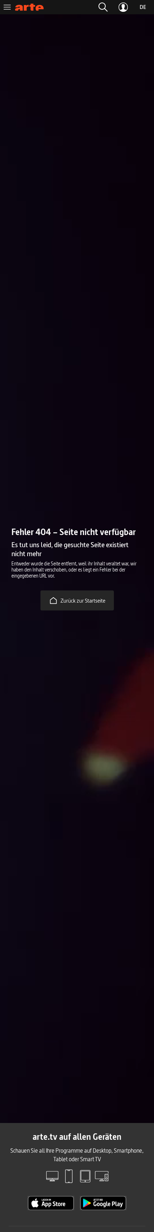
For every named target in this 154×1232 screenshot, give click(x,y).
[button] (103, 7)
